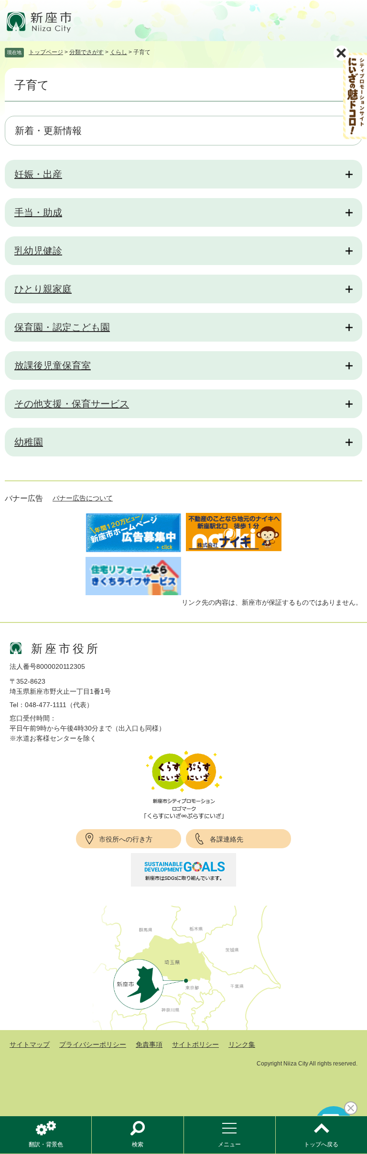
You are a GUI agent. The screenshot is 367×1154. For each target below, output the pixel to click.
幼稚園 (28, 442)
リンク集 (241, 1044)
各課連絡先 (226, 839)
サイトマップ (30, 1044)
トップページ (46, 52)
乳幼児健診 (38, 250)
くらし (118, 52)
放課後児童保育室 (52, 365)
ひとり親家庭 (43, 289)
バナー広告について (83, 498)
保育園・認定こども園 (62, 327)
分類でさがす (86, 52)
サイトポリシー (195, 1044)
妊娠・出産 (38, 174)
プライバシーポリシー (92, 1044)
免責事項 (149, 1044)
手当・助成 (38, 212)
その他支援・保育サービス (71, 404)
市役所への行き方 (125, 839)
